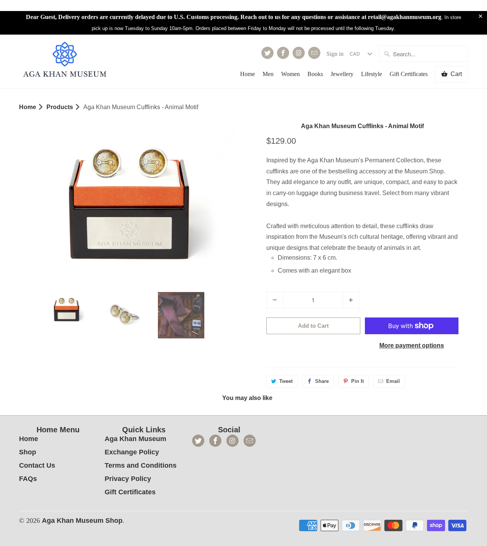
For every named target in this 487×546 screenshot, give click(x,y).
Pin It (357, 381)
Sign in (335, 54)
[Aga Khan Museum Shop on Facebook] (283, 53)
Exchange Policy (132, 452)
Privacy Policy (128, 479)
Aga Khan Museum (135, 439)
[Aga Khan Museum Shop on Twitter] (267, 53)
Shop (27, 452)
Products (59, 107)
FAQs (28, 479)
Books (315, 74)
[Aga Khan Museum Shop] (65, 60)
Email (393, 381)
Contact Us (37, 465)
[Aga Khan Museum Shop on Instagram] (299, 53)
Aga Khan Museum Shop (82, 520)
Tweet (286, 381)
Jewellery (342, 74)
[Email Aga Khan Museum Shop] (314, 53)
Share (322, 381)
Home (247, 74)
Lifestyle (371, 74)
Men (268, 74)
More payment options (411, 345)
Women (290, 74)
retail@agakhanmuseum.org (404, 17)
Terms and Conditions (141, 465)
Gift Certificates (409, 74)
